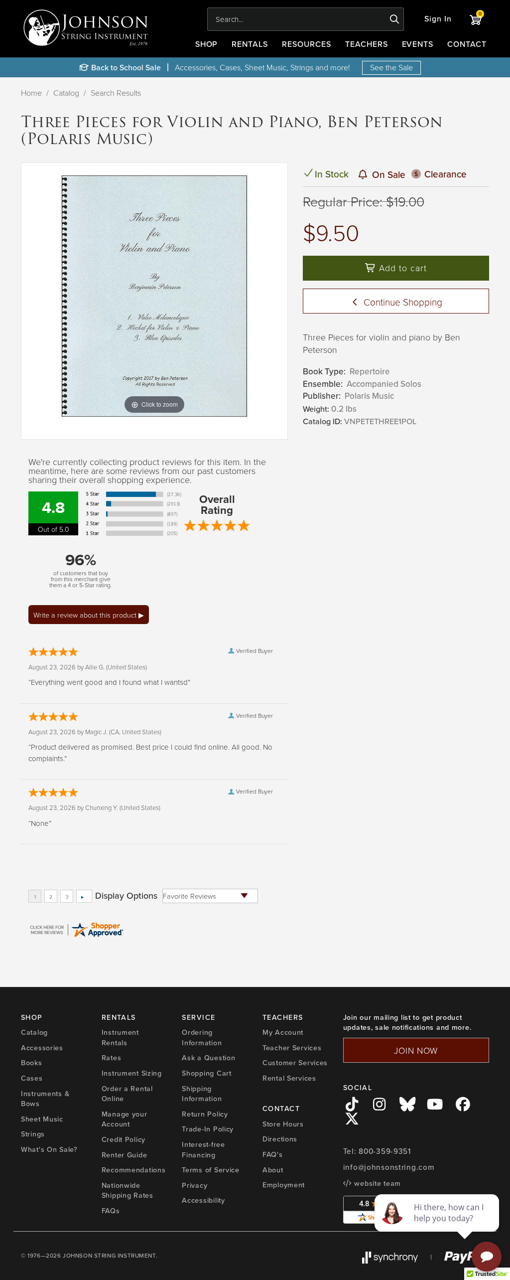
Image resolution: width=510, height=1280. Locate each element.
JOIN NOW (416, 1050)
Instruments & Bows (45, 1099)
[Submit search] (394, 19)
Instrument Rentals (120, 1037)
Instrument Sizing (132, 1073)
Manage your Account (124, 1119)
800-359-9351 (385, 1151)
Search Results (116, 92)
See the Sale (391, 67)
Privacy (194, 1185)
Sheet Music (42, 1119)
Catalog (66, 92)
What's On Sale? (49, 1149)
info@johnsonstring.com (389, 1167)
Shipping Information (202, 1094)
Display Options (126, 895)
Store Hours (283, 1124)
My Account (282, 1032)
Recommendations (134, 1169)
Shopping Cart (206, 1073)
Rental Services (289, 1078)
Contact (467, 44)
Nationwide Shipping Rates (127, 1190)
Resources (306, 44)
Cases (32, 1078)
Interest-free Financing (203, 1149)
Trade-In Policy (208, 1128)
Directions (279, 1138)
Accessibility (203, 1200)
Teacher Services (292, 1047)
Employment (283, 1184)
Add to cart (401, 268)
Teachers (366, 44)
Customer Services (295, 1062)
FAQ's (272, 1154)
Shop (206, 44)
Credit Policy (123, 1139)
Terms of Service (211, 1169)
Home (31, 92)
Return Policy (205, 1114)
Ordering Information (202, 1037)
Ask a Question (208, 1057)
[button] (438, 19)
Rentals (250, 44)
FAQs (111, 1210)
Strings (33, 1133)
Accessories (42, 1047)
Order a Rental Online (127, 1094)
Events (418, 44)
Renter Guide (124, 1154)
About (272, 1169)
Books (31, 1062)
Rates (112, 1057)
